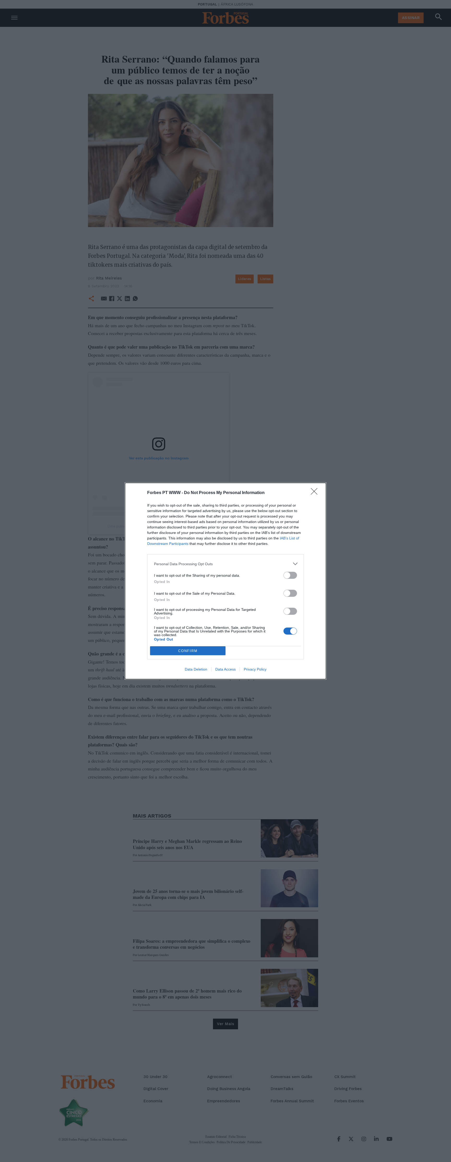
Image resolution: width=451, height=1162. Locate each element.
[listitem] (225, 564)
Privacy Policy (255, 669)
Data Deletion (196, 669)
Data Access (225, 669)
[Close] (316, 493)
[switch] (290, 575)
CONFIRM (188, 651)
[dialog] (225, 581)
